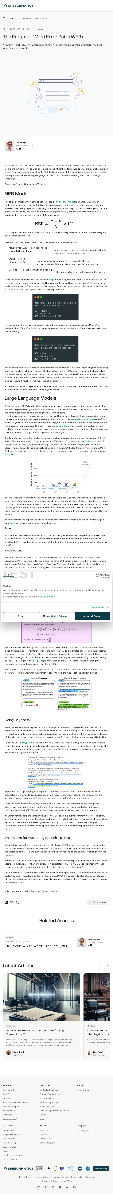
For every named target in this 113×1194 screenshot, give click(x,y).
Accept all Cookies (92, 616)
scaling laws (62, 425)
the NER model (67, 201)
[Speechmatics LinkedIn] (52, 1187)
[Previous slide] (101, 966)
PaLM (24, 444)
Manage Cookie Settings (55, 616)
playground (28, 742)
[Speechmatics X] (45, 1187)
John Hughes (22, 142)
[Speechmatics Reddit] (67, 1187)
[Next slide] (107, 966)
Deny (20, 616)
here (7, 828)
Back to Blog (99, 902)
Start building (101, 1168)
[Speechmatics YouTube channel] (60, 1187)
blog (51, 279)
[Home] (4, 18)
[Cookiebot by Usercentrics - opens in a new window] (98, 576)
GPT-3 (88, 441)
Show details (98, 607)
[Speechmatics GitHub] (74, 1187)
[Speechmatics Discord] (38, 1187)
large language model (84, 419)
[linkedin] (6, 902)
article (8, 454)
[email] (12, 902)
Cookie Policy (46, 597)
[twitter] (17, 902)
